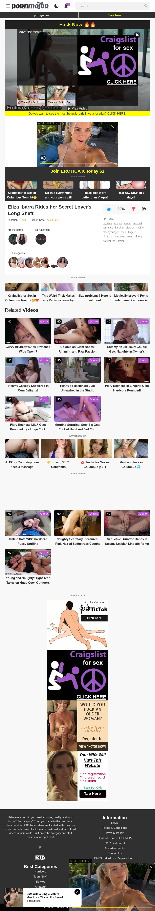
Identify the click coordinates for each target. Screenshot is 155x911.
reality (140, 227)
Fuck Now (114, 15)
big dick (107, 223)
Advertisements (115, 848)
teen (123, 232)
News (114, 822)
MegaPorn (49, 907)
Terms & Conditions (114, 827)
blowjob (130, 227)
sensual (137, 223)
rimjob (121, 240)
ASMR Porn (63, 907)
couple (118, 223)
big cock (108, 236)
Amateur (40, 886)
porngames (41, 15)
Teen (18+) (40, 876)
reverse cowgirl (124, 236)
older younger (111, 232)
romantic (108, 227)
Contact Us (115, 853)
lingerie (132, 232)
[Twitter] (40, 847)
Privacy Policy (115, 832)
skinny (138, 236)
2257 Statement (115, 843)
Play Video (79, 108)
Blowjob (40, 881)
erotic (127, 223)
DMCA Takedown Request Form (114, 858)
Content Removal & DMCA (115, 838)
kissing (119, 227)
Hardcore (40, 871)
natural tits (109, 240)
